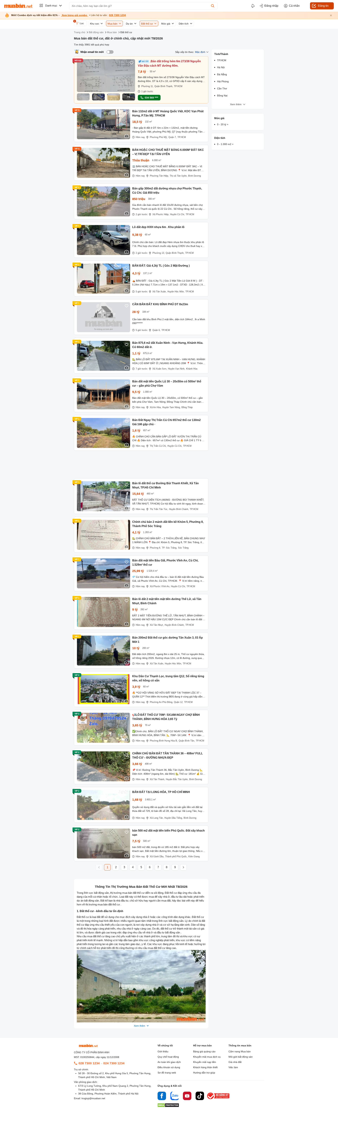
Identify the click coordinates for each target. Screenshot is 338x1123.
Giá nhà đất (235, 1062)
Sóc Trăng (183, 547)
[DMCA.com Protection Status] (168, 1106)
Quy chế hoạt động (168, 1056)
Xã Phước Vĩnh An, (160, 586)
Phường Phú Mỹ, (159, 137)
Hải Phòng (223, 81)
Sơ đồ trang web (167, 1072)
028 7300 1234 (117, 15)
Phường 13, (158, 253)
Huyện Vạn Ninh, (176, 368)
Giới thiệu (163, 1051)
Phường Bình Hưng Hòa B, (164, 740)
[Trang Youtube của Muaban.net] (187, 1096)
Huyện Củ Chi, (177, 214)
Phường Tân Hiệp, (159, 175)
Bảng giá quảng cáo (204, 1051)
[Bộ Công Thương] (218, 1099)
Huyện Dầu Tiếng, (173, 818)
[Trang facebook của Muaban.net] (162, 1096)
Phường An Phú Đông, (161, 702)
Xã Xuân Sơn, (159, 368)
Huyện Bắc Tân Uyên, (177, 779)
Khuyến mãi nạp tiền (204, 1062)
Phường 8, (155, 547)
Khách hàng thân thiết (205, 1067)
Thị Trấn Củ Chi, (158, 446)
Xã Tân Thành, (157, 779)
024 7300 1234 (113, 1063)
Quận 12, (178, 702)
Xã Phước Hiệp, (160, 214)
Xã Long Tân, (157, 818)
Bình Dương (194, 175)
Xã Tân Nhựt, (157, 625)
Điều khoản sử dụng (169, 1067)
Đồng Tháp (187, 407)
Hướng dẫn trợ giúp (204, 1072)
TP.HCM (178, 86)
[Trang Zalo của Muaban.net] (174, 1096)
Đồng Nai (222, 95)
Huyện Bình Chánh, (179, 509)
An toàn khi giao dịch (169, 1062)
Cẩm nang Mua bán (240, 1051)
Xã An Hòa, (155, 407)
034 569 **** (151, 97)
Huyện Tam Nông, (171, 407)
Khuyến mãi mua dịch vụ (207, 1056)
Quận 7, (172, 137)
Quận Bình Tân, (187, 740)
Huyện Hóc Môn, (175, 291)
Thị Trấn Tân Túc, (159, 509)
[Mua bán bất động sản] (18, 6)
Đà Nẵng (222, 74)
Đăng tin (323, 5)
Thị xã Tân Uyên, (178, 175)
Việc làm (233, 1067)
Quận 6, (156, 330)
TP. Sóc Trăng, (169, 547)
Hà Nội (221, 67)
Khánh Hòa (191, 368)
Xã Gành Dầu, (157, 856)
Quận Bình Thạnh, (163, 86)
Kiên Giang (194, 856)
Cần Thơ (222, 88)
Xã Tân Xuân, (159, 291)
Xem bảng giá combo (74, 15)
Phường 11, (147, 86)
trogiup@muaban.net (93, 1098)
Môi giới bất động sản (241, 1056)
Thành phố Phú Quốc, (176, 856)
